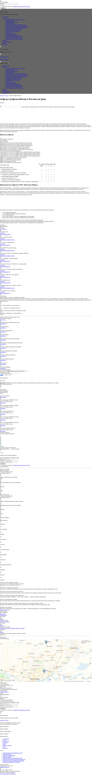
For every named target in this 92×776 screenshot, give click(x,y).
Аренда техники (7, 41)
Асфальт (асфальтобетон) (12, 22)
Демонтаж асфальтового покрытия (14, 28)
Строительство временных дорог (14, 36)
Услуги (4, 18)
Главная (2, 95)
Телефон (2, 5)
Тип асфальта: (3, 371)
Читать (2, 619)
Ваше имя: (2, 3)
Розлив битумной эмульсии (12, 31)
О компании (6, 17)
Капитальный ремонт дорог (12, 35)
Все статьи (3, 613)
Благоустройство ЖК (5, 234)
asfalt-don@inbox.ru (4, 767)
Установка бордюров (11, 33)
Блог (4, 746)
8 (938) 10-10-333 (4, 57)
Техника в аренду (7, 745)
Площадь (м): (3, 372)
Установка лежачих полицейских (14, 37)
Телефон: (2, 460)
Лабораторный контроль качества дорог (15, 24)
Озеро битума (3, 615)
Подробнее (3, 323)
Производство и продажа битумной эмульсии (17, 26)
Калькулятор (6, 741)
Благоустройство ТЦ (5, 245)
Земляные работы (10, 20)
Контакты (5, 44)
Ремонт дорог (9, 32)
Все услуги (3, 319)
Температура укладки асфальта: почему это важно (12, 628)
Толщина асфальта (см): (6, 373)
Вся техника (3, 397)
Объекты (5, 40)
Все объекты (3, 229)
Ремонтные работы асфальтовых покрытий (16, 27)
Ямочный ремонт (10, 23)
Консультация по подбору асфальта (14, 39)
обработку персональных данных (21, 6)
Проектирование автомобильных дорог (15, 19)
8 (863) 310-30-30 (4, 59)
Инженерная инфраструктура (7, 239)
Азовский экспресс (4, 621)
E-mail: (1, 462)
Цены (4, 43)
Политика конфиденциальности (8, 773)
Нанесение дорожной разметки (13, 30)
